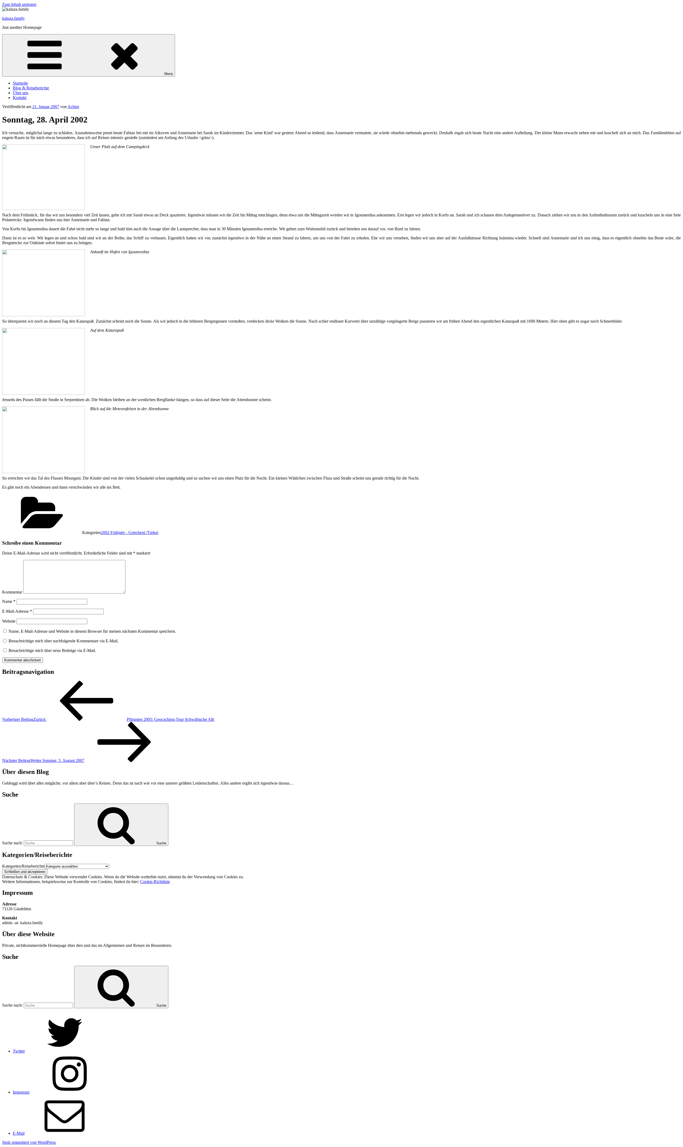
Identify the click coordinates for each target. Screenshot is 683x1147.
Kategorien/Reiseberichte (23, 866)
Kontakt (19, 97)
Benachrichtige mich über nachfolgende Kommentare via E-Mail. (63, 641)
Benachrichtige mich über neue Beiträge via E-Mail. (52, 650)
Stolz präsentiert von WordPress (29, 1142)
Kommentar (12, 592)
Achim (73, 106)
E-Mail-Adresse (17, 611)
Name (8, 601)
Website (8, 621)
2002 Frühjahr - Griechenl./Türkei (129, 532)
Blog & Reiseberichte (31, 88)
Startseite (20, 83)
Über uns (20, 92)
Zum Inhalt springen (19, 4)
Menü (168, 74)
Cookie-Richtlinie (155, 881)
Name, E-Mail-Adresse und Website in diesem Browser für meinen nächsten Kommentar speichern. (92, 631)
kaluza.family (13, 18)
